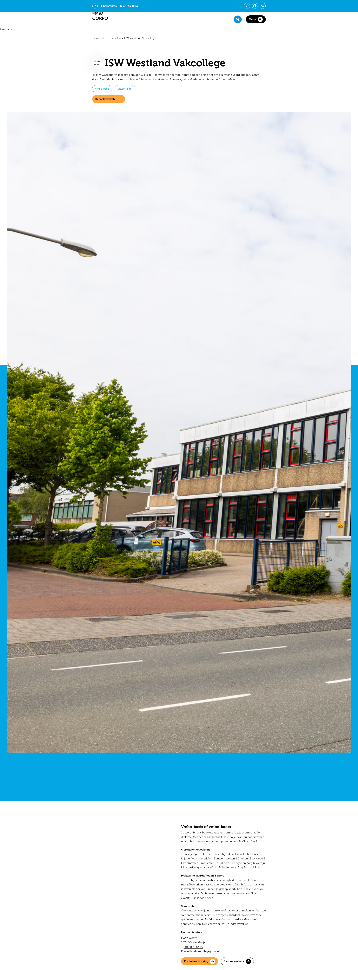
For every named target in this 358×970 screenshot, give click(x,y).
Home (96, 38)
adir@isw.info (109, 6)
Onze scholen (112, 38)
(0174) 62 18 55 (129, 6)
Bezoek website (105, 99)
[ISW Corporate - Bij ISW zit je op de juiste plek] (100, 19)
